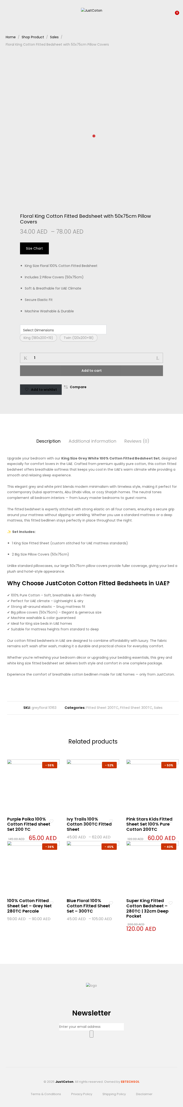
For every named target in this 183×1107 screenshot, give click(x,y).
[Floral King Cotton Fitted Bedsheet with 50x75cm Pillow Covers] (147, 387)
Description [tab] (48, 441)
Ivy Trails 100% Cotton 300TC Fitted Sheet (89, 824)
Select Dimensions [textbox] (38, 330)
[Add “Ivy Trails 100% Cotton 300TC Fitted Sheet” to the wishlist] (110, 822)
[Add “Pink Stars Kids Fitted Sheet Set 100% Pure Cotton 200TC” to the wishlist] (170, 822)
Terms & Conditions (46, 1094)
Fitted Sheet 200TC (102, 707)
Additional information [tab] (92, 441)
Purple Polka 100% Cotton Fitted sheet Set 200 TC (28, 824)
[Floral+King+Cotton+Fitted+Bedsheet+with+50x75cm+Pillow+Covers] (154, 387)
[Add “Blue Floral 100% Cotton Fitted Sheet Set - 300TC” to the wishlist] (110, 903)
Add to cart (91, 370)
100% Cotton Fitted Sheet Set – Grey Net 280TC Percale (29, 906)
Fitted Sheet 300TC (136, 707)
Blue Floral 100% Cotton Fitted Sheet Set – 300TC (88, 906)
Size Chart (34, 248)
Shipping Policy (114, 1094)
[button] (38, 337)
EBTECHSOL (130, 1081)
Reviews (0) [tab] (136, 441)
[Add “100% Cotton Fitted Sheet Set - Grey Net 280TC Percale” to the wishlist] (51, 903)
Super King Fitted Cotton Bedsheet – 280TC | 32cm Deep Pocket (147, 908)
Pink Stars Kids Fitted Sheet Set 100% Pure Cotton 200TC (149, 824)
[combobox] (63, 329)
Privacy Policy (81, 1094)
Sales (158, 707)
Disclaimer (144, 1094)
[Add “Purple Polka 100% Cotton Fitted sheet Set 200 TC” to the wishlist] (51, 822)
